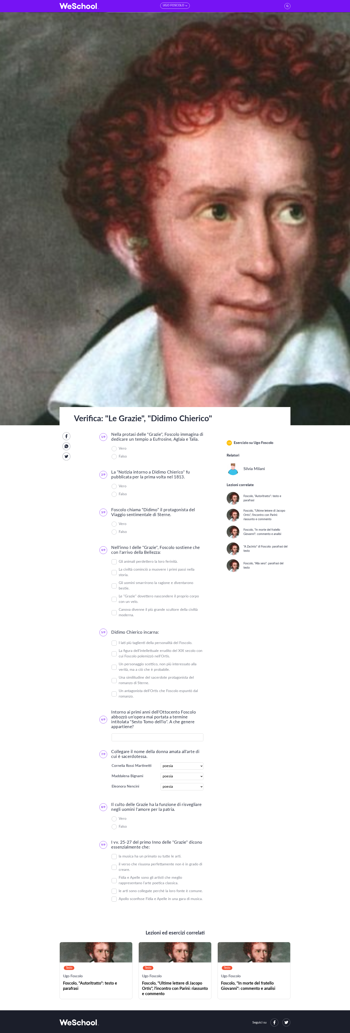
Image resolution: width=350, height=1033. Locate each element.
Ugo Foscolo (263, 443)
